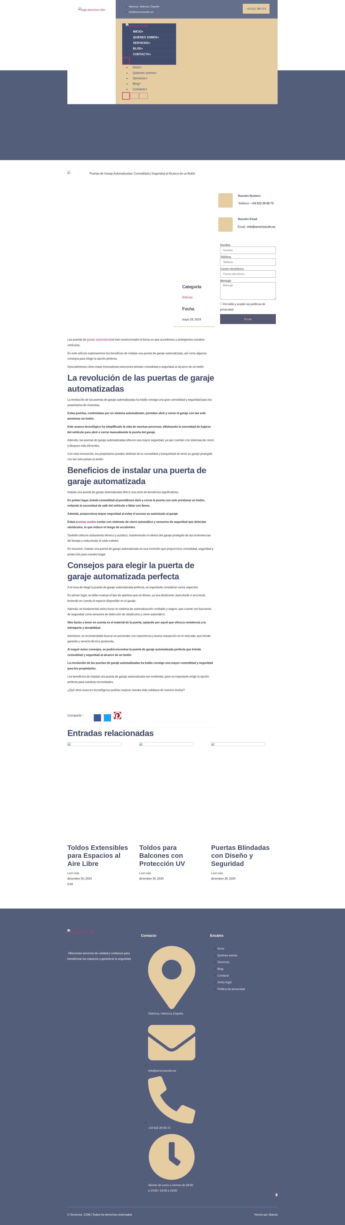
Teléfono (225, 257)
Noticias (187, 297)
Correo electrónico (232, 269)
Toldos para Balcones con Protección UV (162, 855)
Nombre (225, 245)
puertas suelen (86, 521)
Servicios (141, 42)
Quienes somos (146, 37)
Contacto (142, 54)
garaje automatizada (100, 339)
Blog (138, 48)
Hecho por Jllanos (266, 1214)
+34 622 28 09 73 (262, 203)
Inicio (138, 31)
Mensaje (225, 280)
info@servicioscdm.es (261, 226)
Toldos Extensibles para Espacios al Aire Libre (97, 855)
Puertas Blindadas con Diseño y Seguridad (240, 855)
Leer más (73, 873)
